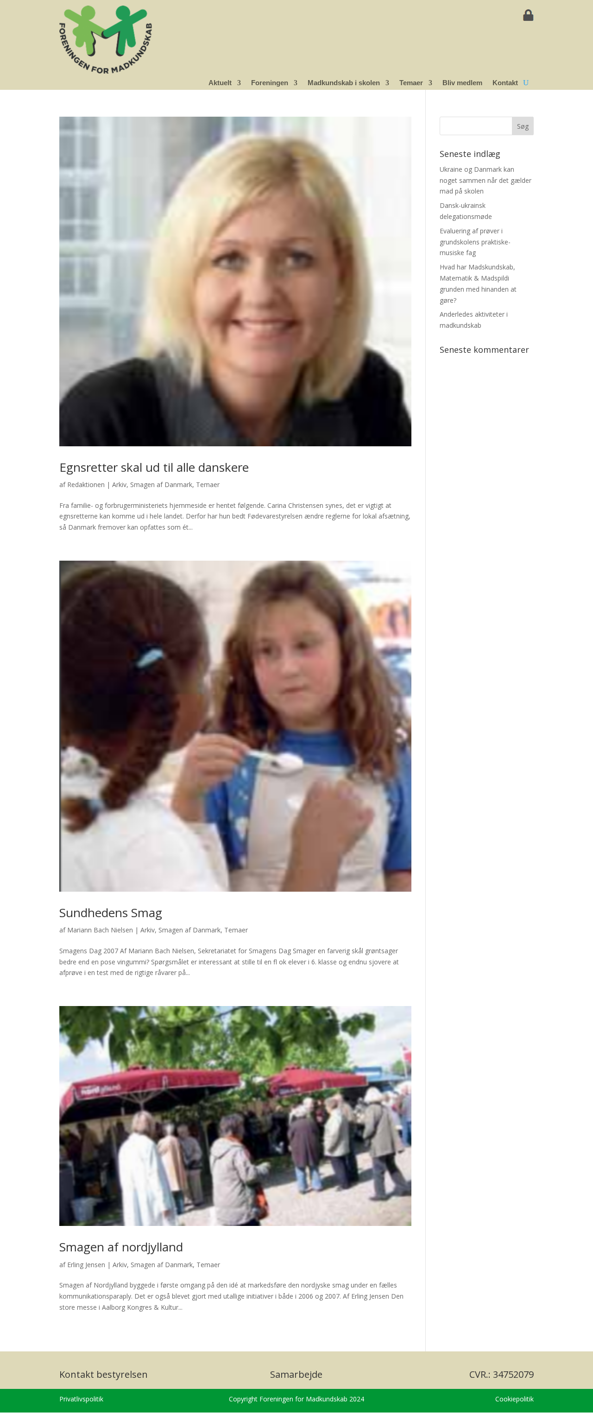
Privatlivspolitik (81, 1398)
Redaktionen (86, 484)
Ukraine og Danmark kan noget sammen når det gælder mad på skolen (485, 180)
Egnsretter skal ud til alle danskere (154, 467)
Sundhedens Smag (110, 912)
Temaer (208, 484)
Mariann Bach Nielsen (100, 929)
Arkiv (119, 484)
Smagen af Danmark (161, 484)
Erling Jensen (86, 1264)
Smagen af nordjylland (121, 1246)
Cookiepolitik (514, 1398)
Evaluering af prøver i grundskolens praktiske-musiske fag (475, 241)
